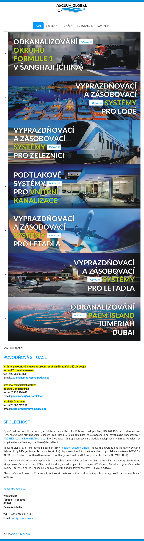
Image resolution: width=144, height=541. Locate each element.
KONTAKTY (103, 25)
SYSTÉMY (51, 25)
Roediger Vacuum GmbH (75, 447)
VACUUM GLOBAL (22, 534)
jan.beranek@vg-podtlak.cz (27, 396)
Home (38, 25)
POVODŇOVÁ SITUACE (25, 357)
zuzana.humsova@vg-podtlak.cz (30, 377)
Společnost (17, 422)
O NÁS (67, 25)
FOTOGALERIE (85, 25)
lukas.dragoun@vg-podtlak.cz (28, 409)
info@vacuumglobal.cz (24, 518)
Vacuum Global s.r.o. (15, 488)
